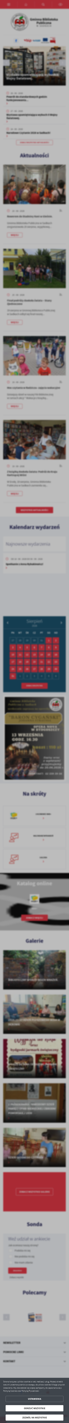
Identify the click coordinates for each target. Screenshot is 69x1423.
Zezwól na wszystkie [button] (34, 1417)
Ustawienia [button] (34, 1399)
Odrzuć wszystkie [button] (34, 1408)
